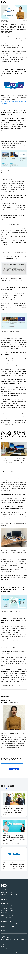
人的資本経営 (14, 923)
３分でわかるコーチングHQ (7, 915)
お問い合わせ (4, 899)
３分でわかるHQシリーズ (6, 905)
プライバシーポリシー (5, 948)
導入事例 (13, 897)
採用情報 (2, 946)
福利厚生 (3, 926)
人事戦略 (13, 926)
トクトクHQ (3, 894)
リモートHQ (3, 897)
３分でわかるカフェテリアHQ (7, 910)
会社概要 (2, 944)
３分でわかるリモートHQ (6, 917)
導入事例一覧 (14, 769)
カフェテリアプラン (5, 923)
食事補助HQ (4, 892)
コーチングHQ (14, 894)
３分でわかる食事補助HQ (6, 908)
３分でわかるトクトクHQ (6, 912)
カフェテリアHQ (14, 892)
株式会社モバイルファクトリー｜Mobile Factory (12, 763)
